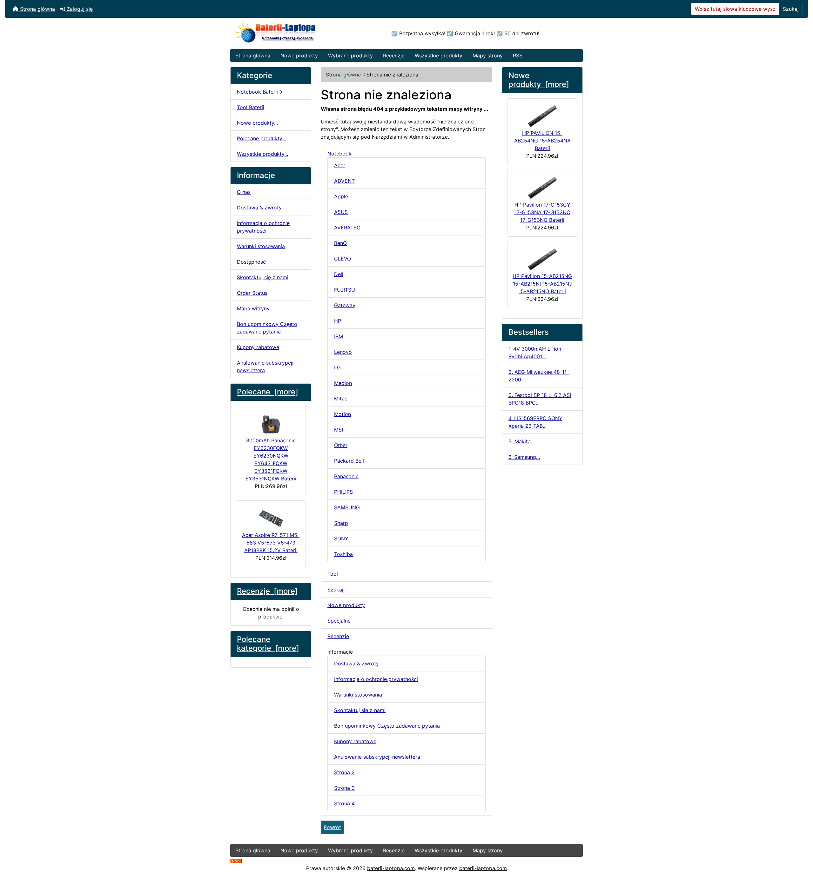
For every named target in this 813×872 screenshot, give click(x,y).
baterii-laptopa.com (391, 868)
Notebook (339, 153)
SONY (341, 538)
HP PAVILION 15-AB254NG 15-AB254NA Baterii (542, 140)
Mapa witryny (253, 308)
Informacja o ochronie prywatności (263, 227)
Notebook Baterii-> (260, 92)
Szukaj (791, 9)
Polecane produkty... (261, 138)
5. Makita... (521, 441)
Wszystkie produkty (438, 55)
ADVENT (344, 181)
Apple (341, 196)
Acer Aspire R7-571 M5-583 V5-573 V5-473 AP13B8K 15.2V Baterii (270, 542)
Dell (338, 274)
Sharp (341, 523)
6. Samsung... (524, 457)
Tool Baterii (250, 107)
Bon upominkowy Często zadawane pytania (267, 328)
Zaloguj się (79, 9)
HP (337, 321)
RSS (517, 55)
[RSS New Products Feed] (236, 860)
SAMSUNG (347, 507)
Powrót (332, 827)
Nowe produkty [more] (538, 80)
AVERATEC (347, 227)
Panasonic (346, 476)
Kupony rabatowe (258, 347)
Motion (342, 414)
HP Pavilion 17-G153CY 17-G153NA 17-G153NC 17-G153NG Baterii (542, 212)
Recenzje (394, 55)
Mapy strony (488, 55)
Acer (339, 165)
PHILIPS (343, 492)
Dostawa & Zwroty (259, 207)
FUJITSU (344, 290)
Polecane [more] (267, 391)
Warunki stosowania (261, 246)
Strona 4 (344, 803)
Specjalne (339, 621)
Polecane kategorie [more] (268, 644)
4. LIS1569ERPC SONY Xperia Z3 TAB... (535, 422)
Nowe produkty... (257, 123)
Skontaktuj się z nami (262, 277)
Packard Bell (349, 461)
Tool (332, 574)
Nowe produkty (299, 55)
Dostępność (251, 262)
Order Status (252, 293)
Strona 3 (344, 788)
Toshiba (343, 554)
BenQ (340, 243)
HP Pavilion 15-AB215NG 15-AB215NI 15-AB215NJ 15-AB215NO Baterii (542, 283)
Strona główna (36, 9)
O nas (244, 192)
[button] (801, 841)
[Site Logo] (289, 33)
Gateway (344, 305)
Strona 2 (344, 772)
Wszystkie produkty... (262, 154)
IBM (338, 336)
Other (340, 445)
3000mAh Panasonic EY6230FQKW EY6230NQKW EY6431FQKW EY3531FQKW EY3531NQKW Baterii (270, 459)
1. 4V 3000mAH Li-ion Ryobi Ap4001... (534, 353)
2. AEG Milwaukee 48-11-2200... (538, 376)
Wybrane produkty (350, 55)
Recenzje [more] (267, 591)
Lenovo (343, 352)
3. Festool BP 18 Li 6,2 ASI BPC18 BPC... (539, 399)
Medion (343, 383)
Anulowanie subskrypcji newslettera (265, 366)
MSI (338, 429)
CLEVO (342, 258)
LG (337, 367)
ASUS (341, 212)
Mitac (340, 398)
